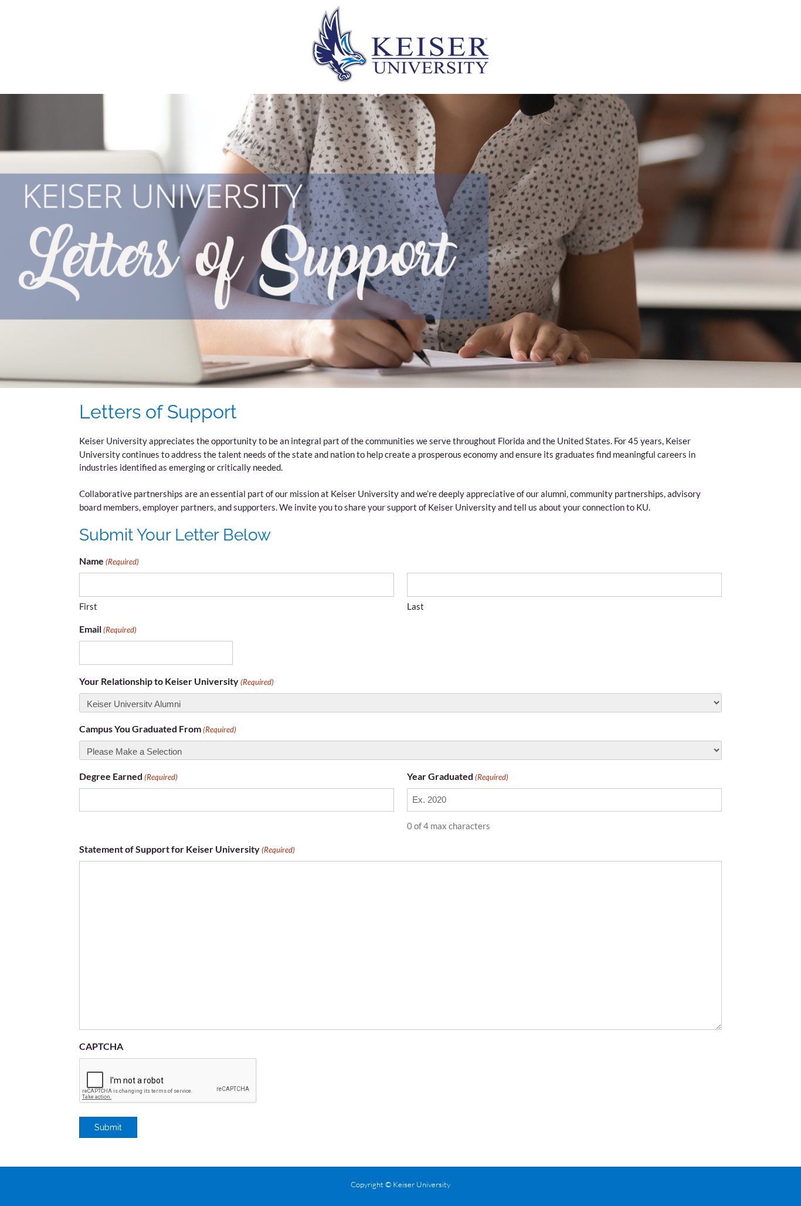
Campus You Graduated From (157, 728)
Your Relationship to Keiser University (176, 681)
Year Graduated (457, 776)
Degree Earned (128, 776)
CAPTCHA (101, 1046)
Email (108, 628)
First (88, 606)
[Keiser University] (400, 44)
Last (415, 606)
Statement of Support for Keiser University (187, 848)
